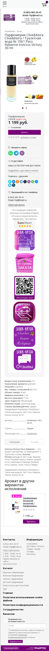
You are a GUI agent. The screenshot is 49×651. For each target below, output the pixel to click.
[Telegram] (21, 181)
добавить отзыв (28, 138)
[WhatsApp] (32, 181)
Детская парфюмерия (13, 582)
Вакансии (9, 613)
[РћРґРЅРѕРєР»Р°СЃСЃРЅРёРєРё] (17, 181)
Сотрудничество (13, 609)
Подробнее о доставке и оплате (23, 170)
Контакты (9, 539)
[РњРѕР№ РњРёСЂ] (36, 181)
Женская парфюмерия (13, 575)
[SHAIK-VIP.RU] (9, 17)
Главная (8, 592)
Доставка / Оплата (35, 546)
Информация (35, 539)
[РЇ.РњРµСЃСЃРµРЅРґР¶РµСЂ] (9, 181)
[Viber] (28, 181)
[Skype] (9, 185)
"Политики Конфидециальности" (17, 636)
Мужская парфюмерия (13, 572)
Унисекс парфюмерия (13, 579)
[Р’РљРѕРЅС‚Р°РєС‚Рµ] (13, 181)
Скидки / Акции (33, 549)
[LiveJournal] (13, 185)
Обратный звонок (16, 205)
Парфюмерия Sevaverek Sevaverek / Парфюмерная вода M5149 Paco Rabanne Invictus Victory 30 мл (30, 507)
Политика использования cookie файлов (22, 599)
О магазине (32, 543)
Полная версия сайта (11, 648)
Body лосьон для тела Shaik (16, 585)
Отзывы (30, 551)
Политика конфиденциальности (23, 604)
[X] (25, 181)
